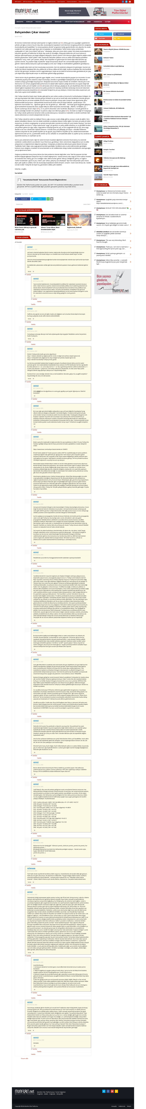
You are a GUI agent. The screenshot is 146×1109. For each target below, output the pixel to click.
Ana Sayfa (17, 28)
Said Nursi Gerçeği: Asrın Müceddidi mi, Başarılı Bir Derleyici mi (116, 167)
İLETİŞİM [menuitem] (107, 22)
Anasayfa (114, 1106)
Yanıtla (29, 271)
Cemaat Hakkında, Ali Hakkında (113, 108)
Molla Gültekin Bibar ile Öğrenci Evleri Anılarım (115, 84)
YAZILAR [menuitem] (38, 22)
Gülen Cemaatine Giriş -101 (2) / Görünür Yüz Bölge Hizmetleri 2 (116, 127)
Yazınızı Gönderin (72, 1)
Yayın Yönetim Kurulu (49, 1)
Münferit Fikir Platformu (31, 1106)
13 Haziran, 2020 (33, 871)
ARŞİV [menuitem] (89, 22)
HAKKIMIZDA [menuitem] (98, 22)
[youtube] (130, 1)
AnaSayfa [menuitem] (19, 22)
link (62, 43)
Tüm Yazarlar (61, 1)
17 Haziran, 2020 (39, 661)
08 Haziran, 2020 (33, 249)
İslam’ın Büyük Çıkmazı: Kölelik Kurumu (116, 49)
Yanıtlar (28, 275)
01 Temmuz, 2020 (39, 1040)
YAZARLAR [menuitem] (48, 22)
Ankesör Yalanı (108, 58)
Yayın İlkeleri (38, 1)
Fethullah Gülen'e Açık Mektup (113, 66)
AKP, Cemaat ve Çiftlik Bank (112, 74)
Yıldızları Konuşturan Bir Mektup (114, 158)
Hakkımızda (122, 1106)
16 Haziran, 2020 (39, 554)
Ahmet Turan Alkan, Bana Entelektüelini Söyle (50, 228)
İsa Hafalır (25, 194)
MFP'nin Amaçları (28, 1)
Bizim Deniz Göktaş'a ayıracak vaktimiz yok (25, 228)
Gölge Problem (108, 141)
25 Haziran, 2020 (39, 786)
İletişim (129, 1106)
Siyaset (23, 28)
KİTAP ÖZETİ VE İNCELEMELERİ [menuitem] (74, 22)
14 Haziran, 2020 (39, 439)
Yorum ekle (24, 1058)
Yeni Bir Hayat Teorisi (110, 175)
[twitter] (126, 1)
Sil (33, 271)
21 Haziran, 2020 (33, 894)
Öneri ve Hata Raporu (85, 1)
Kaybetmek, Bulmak (74, 227)
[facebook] (123, 1)
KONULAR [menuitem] (29, 22)
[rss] (122, 38)
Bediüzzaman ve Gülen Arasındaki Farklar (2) (117, 101)
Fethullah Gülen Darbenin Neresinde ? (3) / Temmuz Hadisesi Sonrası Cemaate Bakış (117, 118)
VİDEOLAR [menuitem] (58, 22)
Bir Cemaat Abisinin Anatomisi (113, 91)
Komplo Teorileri (109, 149)
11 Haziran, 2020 (33, 351)
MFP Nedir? (18, 1)
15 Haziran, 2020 (39, 281)
